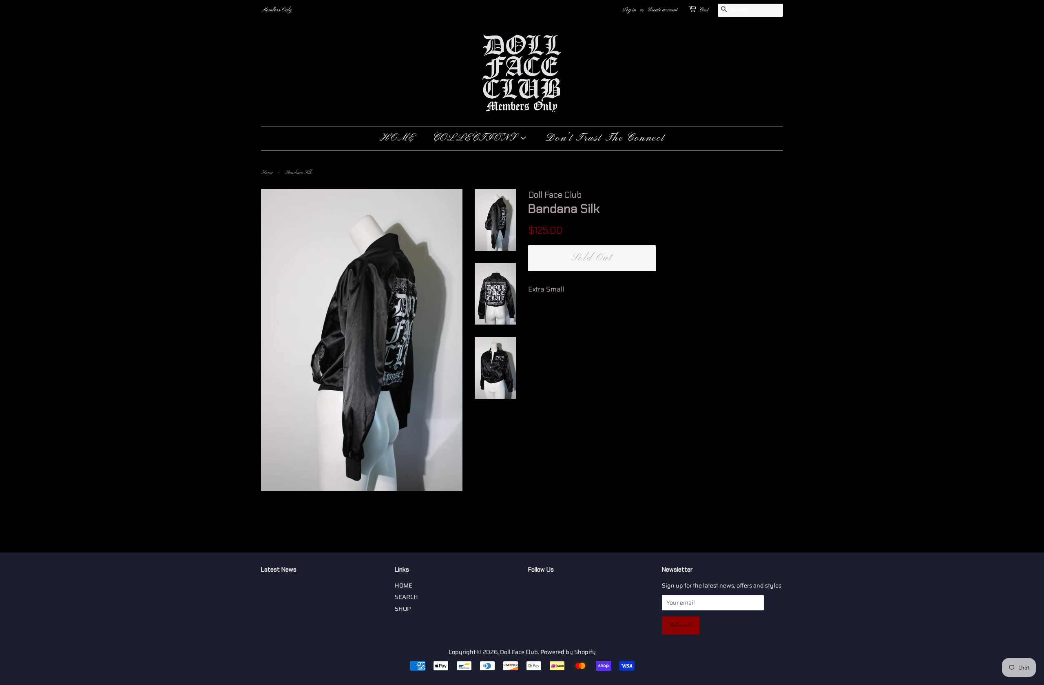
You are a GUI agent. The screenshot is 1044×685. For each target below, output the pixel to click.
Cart (703, 10)
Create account (662, 10)
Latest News (278, 570)
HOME (397, 138)
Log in (629, 10)
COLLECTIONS (476, 138)
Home (267, 173)
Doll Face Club (519, 651)
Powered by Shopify (568, 651)
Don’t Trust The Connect (605, 138)
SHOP (403, 608)
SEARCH (406, 596)
